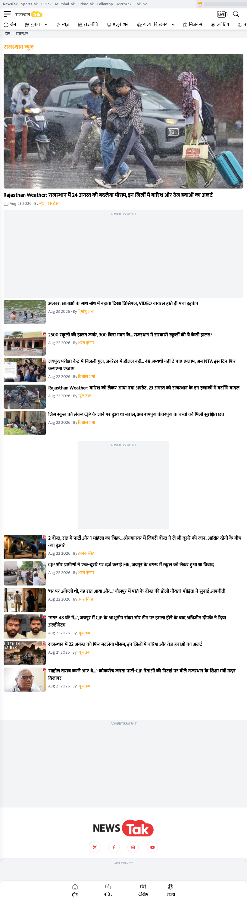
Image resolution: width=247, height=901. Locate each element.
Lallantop (105, 4)
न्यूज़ (65, 24)
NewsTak (10, 4)
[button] (123, 121)
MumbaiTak (65, 4)
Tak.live (141, 4)
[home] (123, 828)
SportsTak (29, 4)
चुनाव (35, 24)
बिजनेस (195, 24)
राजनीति (91, 24)
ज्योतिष (223, 24)
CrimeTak (86, 4)
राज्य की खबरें (155, 24)
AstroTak (124, 4)
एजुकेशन (121, 24)
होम (13, 24)
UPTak (46, 4)
